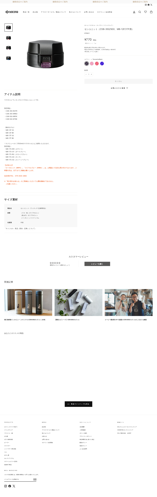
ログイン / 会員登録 (47, 442)
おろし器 (6, 455)
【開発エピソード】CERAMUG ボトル (67, 319)
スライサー (7, 445)
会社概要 (82, 427)
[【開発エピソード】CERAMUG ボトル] (79, 302)
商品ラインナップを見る (80, 404)
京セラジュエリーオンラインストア (127, 427)
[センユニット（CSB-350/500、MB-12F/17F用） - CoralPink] (11, 383)
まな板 (6, 436)
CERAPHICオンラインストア (125, 430)
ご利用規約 (83, 430)
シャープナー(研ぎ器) (10, 449)
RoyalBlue (102, 63)
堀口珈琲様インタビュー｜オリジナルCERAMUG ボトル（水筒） (25, 319)
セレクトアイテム (9, 458)
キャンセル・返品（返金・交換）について (20, 228)
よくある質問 (83, 449)
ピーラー (6, 442)
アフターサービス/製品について (50, 430)
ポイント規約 (83, 433)
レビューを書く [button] (97, 264)
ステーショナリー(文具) (10, 461)
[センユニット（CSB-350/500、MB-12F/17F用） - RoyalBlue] (14, 383)
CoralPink (97, 63)
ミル (5, 452)
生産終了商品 (8, 464)
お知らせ (44, 436)
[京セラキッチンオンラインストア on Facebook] (9, 486)
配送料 (86, 47)
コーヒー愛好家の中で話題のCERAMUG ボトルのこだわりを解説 (126, 319)
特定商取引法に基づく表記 (87, 439)
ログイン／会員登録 (104, 12)
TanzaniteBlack (86, 63)
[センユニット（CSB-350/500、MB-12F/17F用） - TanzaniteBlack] (6, 383)
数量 (86, 70)
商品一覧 (26, 12)
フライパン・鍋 (8, 433)
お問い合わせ (89, 12)
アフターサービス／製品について (53, 12)
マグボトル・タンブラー (96, 25)
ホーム (86, 25)
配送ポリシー (83, 442)
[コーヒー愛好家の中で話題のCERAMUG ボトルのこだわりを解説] (129, 302)
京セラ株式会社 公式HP (124, 433)
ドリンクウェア (108, 25)
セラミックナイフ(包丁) (10, 427)
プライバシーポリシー (86, 436)
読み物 (35, 12)
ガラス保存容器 (8, 439)
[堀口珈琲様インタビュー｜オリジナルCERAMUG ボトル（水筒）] (28, 302)
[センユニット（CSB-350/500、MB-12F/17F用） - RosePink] (9, 383)
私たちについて (75, 12)
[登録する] (35, 479)
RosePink (92, 63)
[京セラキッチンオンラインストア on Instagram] (5, 486)
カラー (93, 59)
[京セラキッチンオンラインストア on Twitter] (14, 486)
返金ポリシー (83, 445)
